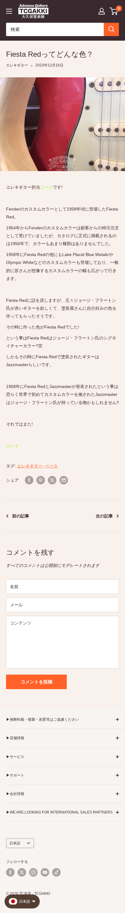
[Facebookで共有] (29, 480)
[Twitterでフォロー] (22, 872)
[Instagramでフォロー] (33, 872)
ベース (51, 465)
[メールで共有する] (63, 480)
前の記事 (20, 516)
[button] (114, 11)
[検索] (111, 29)
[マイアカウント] (102, 11)
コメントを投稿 (36, 681)
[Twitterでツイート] (52, 480)
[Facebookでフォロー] (10, 872)
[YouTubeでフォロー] (45, 872)
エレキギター (17, 65)
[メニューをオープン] (9, 11)
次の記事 (104, 516)
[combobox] (55, 29)
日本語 (14, 843)
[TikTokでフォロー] (56, 872)
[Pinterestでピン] (40, 480)
